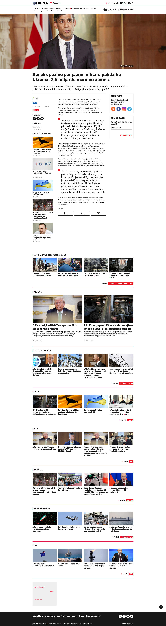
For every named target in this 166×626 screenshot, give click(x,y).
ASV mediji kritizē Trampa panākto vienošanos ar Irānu (55, 327)
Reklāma (85, 616)
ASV (36, 428)
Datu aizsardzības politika (70, 623)
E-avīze (61, 616)
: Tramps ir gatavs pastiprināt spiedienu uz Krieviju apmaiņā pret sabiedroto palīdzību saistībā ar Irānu (95, 451)
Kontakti (95, 616)
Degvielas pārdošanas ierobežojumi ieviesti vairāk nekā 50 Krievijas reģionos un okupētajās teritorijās (96, 491)
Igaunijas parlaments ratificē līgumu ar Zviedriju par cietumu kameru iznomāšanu (121, 371)
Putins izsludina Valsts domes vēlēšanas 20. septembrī (118, 490)
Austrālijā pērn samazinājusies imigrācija (43, 565)
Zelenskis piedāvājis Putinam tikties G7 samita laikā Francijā (121, 566)
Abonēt (119, 3)
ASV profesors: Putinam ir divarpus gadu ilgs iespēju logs (42, 237)
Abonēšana (38, 616)
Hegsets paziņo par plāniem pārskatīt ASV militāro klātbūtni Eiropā (69, 449)
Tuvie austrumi (42, 508)
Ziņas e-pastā (73, 616)
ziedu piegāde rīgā (38, 587)
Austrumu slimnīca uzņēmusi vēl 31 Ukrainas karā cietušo (42, 173)
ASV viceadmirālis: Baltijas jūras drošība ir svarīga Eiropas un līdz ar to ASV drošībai (43, 372)
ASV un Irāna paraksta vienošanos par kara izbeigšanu (42, 529)
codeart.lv (89, 623)
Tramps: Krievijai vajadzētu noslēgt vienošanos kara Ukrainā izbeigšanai (120, 449)
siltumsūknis (49, 600)
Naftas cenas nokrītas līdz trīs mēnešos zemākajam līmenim (94, 566)
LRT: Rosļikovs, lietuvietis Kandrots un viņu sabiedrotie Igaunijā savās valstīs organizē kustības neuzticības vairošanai (95, 373)
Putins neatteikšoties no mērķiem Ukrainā (68, 274)
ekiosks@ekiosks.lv (127, 623)
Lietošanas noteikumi (54, 623)
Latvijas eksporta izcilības (42, 11)
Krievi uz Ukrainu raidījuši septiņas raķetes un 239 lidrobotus (42, 151)
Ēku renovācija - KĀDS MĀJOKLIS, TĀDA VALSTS (55, 8)
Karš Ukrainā (37, 127)
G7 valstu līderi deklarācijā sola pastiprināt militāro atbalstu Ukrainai (120, 412)
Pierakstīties (126, 135)
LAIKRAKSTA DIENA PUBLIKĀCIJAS (50, 255)
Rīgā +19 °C (112, 9)
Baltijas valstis (42, 351)
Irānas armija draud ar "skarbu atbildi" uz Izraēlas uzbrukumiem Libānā (95, 529)
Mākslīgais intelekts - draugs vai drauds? (83, 8)
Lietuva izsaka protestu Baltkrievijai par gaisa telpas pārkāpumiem (69, 371)
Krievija (38, 470)
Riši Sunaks (36, 129)
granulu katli (38, 599)
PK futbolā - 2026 (56, 11)
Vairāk (104, 284)
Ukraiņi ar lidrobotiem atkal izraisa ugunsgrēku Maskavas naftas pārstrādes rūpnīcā (43, 215)
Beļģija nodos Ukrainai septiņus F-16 (41, 194)
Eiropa (35, 110)
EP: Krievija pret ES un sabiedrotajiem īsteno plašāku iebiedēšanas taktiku (108, 327)
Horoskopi (50, 616)
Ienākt (130, 3)
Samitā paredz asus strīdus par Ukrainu (95, 274)
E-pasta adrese (116, 127)
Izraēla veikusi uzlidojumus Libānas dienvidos (69, 528)
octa (51, 592)
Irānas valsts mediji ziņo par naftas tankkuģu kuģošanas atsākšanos (120, 529)
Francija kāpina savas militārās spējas (42, 274)
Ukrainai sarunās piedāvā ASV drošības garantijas (119, 275)
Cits (36, 545)
